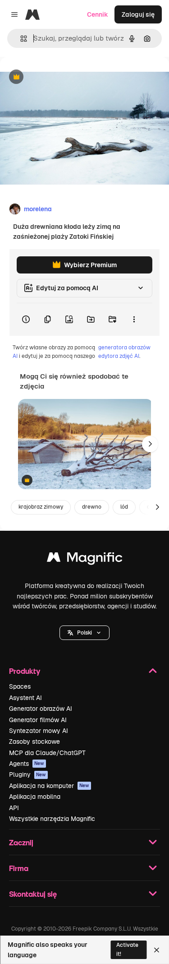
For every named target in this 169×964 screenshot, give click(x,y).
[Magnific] (85, 559)
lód (124, 506)
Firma (18, 868)
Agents (26, 764)
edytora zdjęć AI (118, 356)
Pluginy (27, 774)
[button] (84, 633)
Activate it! (127, 949)
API (14, 808)
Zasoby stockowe (34, 741)
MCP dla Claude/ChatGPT (47, 753)
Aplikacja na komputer (49, 786)
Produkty (24, 671)
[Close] (156, 950)
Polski (84, 632)
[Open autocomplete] (20, 38)
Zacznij (21, 842)
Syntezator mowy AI (38, 731)
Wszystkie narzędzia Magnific (52, 819)
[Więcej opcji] (134, 320)
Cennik (97, 14)
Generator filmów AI (38, 720)
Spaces (20, 686)
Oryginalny (62, 77)
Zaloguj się (138, 14)
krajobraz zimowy (40, 506)
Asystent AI (25, 698)
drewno (91, 506)
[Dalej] (150, 444)
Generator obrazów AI (40, 708)
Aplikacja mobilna (34, 797)
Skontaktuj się (33, 894)
